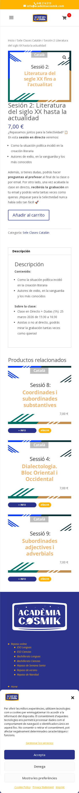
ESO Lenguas (24, 647)
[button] (73, 698)
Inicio (11, 40)
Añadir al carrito (29, 215)
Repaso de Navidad (28, 674)
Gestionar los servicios (39, 743)
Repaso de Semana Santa (31, 665)
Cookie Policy (23, 787)
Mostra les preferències (39, 778)
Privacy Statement (43, 787)
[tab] (39, 251)
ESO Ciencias (24, 652)
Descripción (21, 251)
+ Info (22, 430)
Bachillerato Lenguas (28, 656)
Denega (39, 766)
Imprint (60, 787)
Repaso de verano (27, 670)
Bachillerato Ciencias (28, 661)
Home (14, 686)
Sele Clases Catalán (29, 40)
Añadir (45, 430)
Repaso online (19, 644)
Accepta (39, 755)
